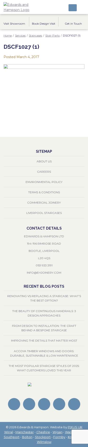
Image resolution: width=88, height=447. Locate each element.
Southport (11, 437)
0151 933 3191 (44, 265)
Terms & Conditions (44, 192)
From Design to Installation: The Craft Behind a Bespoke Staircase (44, 328)
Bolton (27, 437)
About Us (44, 161)
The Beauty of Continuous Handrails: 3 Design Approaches (44, 313)
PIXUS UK (75, 427)
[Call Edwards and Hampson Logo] (73, 7)
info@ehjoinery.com (44, 272)
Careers (44, 171)
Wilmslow (44, 442)
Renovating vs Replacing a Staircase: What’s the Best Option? (44, 298)
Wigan (57, 432)
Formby (59, 437)
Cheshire (43, 432)
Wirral (8, 432)
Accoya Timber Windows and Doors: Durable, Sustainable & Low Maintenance (44, 353)
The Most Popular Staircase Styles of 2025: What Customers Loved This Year (44, 368)
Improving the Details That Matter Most (44, 340)
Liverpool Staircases (44, 213)
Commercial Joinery (44, 202)
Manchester (24, 432)
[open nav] (81, 7)
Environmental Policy (44, 182)
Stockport (43, 437)
